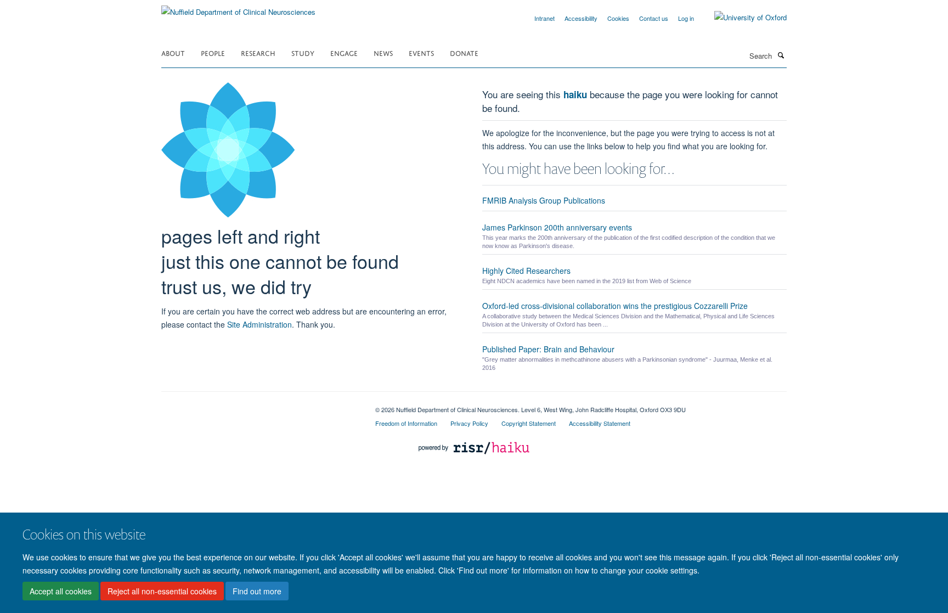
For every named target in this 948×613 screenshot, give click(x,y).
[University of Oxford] (742, 17)
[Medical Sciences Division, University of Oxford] (260, 405)
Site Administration (259, 324)
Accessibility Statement (599, 423)
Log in (686, 18)
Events (421, 52)
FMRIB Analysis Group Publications (543, 200)
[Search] (781, 55)
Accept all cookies (61, 591)
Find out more (257, 591)
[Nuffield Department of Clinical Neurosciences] (238, 8)
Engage (344, 52)
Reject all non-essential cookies (162, 591)
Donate (464, 52)
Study (302, 52)
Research (258, 52)
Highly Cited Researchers (526, 270)
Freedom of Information (406, 423)
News (383, 52)
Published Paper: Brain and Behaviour (548, 349)
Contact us (653, 18)
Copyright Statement (528, 423)
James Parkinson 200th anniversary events (557, 227)
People (213, 52)
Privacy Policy (469, 423)
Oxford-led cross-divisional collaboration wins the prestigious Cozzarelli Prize (615, 305)
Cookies (618, 18)
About (173, 52)
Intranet (544, 18)
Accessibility (581, 18)
